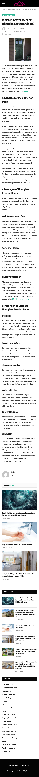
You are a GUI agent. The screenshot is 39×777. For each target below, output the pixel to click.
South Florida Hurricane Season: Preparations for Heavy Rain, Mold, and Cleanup (18, 514)
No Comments (26, 31)
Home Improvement (8, 15)
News (4, 711)
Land (3, 704)
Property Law (6, 721)
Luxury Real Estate (8, 708)
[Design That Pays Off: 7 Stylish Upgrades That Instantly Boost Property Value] (19, 561)
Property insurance (8, 714)
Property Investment (9, 718)
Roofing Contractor (8, 748)
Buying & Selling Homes (9, 688)
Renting (4, 741)
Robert (10, 29)
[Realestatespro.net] (19, 3)
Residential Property (9, 745)
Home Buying (6, 691)
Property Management (9, 724)
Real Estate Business (9, 731)
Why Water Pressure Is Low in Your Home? (17, 544)
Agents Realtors (7, 684)
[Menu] (3, 3)
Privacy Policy (14, 765)
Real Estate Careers (8, 735)
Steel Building (6, 751)
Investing (5, 701)
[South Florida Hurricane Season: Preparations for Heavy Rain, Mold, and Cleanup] (19, 500)
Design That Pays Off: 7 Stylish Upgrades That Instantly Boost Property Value (18, 575)
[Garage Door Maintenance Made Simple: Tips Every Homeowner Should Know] (8, 652)
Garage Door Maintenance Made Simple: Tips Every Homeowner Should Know (26, 651)
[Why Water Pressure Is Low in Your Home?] (19, 532)
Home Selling (6, 698)
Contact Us (25, 765)
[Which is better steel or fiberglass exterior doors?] (19, 49)
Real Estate (6, 728)
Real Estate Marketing (9, 738)
